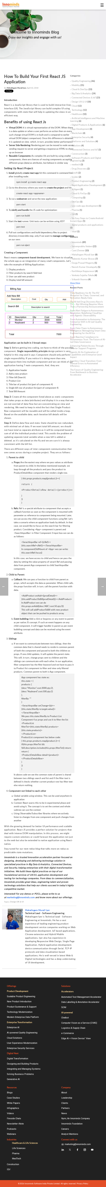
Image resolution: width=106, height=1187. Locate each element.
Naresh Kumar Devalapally (86, 267)
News (64, 1113)
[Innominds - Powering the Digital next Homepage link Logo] (51, 5)
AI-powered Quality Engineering (22, 1032)
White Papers (13, 1103)
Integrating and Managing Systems (23, 1069)
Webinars (11, 1134)
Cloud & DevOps (82, 89)
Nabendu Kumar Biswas (85, 258)
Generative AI (13, 1079)
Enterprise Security (82, 137)
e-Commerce (67, 1033)
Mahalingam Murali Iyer (37, 910)
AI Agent (77, 189)
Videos (10, 1113)
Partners (65, 1108)
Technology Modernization (19, 1012)
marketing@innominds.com (21, 897)
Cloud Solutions (14, 1038)
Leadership (66, 1097)
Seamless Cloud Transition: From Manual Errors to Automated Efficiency (85, 363)
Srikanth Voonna (81, 279)
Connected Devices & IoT (86, 97)
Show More (75, 283)
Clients (64, 1103)
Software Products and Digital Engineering (85, 159)
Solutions (78, 145)
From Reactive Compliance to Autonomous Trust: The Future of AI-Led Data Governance (88, 339)
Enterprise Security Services (20, 1048)
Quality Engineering (83, 81)
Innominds (79, 242)
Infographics (13, 1108)
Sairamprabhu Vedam (84, 246)
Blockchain (78, 133)
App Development (82, 129)
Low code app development (86, 206)
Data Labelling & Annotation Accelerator (80, 1002)
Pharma (77, 210)
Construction (79, 153)
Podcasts (11, 1129)
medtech (77, 164)
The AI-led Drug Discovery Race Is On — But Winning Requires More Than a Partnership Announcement (87, 304)
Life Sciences (18, 1148)
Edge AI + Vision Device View (76, 1038)
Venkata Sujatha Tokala (84, 275)
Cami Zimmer (80, 250)
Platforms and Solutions (85, 141)
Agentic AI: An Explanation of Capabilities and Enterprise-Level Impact (86, 354)
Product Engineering (83, 181)
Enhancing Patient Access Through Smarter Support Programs (87, 347)
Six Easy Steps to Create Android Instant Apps (86, 219)
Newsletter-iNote (15, 1123)
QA (75, 214)
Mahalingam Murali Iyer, (17, 88)
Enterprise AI (13, 1027)
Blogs (10, 1092)
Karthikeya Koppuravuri (85, 271)
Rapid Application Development (88, 185)
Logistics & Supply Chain (73, 1028)
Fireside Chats (14, 1118)
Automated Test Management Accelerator (81, 997)
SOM (63, 1007)
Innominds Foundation (72, 1123)
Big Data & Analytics (84, 93)
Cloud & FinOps (81, 193)
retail (76, 231)
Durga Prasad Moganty (84, 263)
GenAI (76, 172)
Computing (78, 197)
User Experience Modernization (22, 1043)
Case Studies (13, 1097)
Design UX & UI (17, 902)
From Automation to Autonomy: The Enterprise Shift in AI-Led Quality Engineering (87, 322)
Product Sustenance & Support (21, 1006)
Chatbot (65, 1017)
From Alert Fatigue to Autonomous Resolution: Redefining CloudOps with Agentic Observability (87, 313)
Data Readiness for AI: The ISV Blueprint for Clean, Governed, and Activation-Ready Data (87, 295)
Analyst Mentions (69, 1134)
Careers (65, 1129)
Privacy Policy (82, 1183)
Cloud (77, 106)
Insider (76, 177)
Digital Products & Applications (88, 125)
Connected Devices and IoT (86, 149)
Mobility (78, 85)
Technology (79, 110)
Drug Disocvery (81, 168)
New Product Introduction (19, 1001)
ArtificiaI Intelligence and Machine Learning (87, 119)
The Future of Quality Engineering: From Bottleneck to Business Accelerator (86, 372)
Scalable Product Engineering (21, 996)
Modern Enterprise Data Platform (23, 1017)
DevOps (77, 201)
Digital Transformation (17, 1058)
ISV (8, 1169)
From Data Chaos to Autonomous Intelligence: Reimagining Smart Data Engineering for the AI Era (87, 330)
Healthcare (79, 114)
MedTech (16, 1158)
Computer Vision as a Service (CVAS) (79, 1023)
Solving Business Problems (20, 1074)
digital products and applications (86, 226)
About (64, 1092)
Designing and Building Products (22, 1063)
